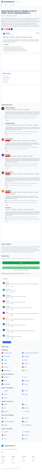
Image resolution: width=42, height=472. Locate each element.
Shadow (18, 18)
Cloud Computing (8, 109)
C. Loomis (7, 335)
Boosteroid (6, 377)
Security (26, 125)
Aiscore (26, 421)
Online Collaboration (32, 140)
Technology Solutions (26, 109)
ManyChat (26, 418)
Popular (3, 458)
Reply (12, 286)
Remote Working (25, 140)
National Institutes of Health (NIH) (31, 353)
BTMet (5, 363)
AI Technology (24, 37)
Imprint (23, 460)
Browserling (27, 431)
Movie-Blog (26, 356)
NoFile (5, 404)
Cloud (5, 380)
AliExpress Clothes (8, 353)
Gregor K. (4, 15)
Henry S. (7, 317)
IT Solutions (7, 193)
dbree (25, 370)
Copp (25, 404)
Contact (13, 458)
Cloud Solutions (25, 192)
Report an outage (26, 273)
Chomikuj (26, 408)
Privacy (33, 458)
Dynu (25, 377)
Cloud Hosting (19, 192)
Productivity (30, 125)
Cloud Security (8, 175)
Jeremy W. (7, 282)
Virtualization (12, 37)
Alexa (5, 435)
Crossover (6, 431)
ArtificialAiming (27, 425)
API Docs (13, 463)
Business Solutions (21, 125)
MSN (25, 367)
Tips (12, 460)
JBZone (25, 360)
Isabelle (6, 312)
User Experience (35, 125)
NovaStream (27, 380)
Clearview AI (27, 411)
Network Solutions (20, 209)
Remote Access (14, 109)
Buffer (25, 438)
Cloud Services (12, 4)
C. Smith (7, 329)
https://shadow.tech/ (9, 34)
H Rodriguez (7, 306)
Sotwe (5, 360)
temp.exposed (7, 356)
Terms (33, 460)
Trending (3, 460)
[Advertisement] (21, 62)
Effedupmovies (7, 370)
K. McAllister (7, 289)
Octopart (26, 435)
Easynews (6, 411)
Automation (30, 37)
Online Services (14, 125)
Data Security (18, 37)
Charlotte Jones (8, 295)
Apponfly (6, 390)
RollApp (26, 394)
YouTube (26, 363)
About (23, 458)
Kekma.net (6, 367)
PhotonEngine (7, 384)
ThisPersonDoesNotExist (9, 421)
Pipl (5, 408)
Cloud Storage (25, 156)
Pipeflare (6, 397)
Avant (5, 438)
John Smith (7, 323)
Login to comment (7, 342)
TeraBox (26, 390)
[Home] (1, 4)
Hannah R (7, 300)
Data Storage (31, 209)
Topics (6, 4)
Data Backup (37, 173)
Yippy (5, 418)
